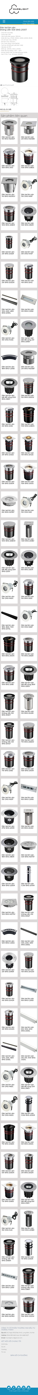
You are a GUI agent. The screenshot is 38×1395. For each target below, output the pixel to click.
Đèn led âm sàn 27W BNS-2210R (8, 827)
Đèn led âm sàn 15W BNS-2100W (27, 1315)
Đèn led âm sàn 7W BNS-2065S (8, 1200)
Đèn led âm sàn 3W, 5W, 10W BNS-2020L (28, 1058)
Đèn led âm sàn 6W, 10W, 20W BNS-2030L (27, 1029)
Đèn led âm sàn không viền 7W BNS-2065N (8, 1259)
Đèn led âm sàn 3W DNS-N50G (8, 1114)
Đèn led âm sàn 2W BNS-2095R (8, 971)
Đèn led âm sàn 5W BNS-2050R (8, 482)
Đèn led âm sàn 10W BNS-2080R (8, 224)
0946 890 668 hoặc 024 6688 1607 (28, 23)
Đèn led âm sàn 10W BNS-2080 (8, 683)
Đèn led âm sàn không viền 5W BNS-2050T (8, 713)
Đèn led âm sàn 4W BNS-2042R (8, 999)
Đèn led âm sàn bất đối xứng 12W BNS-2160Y (28, 1086)
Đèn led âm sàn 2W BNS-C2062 (27, 310)
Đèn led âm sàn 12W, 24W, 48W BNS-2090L (8, 311)
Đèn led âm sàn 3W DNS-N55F (27, 195)
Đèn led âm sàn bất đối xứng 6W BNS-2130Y (27, 1201)
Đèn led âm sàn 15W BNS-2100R (27, 770)
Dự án (3, 1347)
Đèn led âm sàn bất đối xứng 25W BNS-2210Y (9, 569)
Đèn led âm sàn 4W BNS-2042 (27, 281)
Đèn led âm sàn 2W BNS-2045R (27, 712)
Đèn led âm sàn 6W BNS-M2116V (8, 1315)
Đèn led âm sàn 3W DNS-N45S (8, 339)
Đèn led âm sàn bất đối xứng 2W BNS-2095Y (27, 340)
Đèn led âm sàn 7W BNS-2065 (8, 770)
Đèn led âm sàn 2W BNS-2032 (8, 425)
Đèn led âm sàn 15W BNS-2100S (27, 482)
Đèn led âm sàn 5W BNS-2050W (27, 396)
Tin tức (3, 1352)
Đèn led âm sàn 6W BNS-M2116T (8, 511)
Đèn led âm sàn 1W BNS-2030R (27, 1258)
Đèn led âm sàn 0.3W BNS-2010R (28, 884)
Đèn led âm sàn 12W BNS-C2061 (8, 1286)
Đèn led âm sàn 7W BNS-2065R (27, 655)
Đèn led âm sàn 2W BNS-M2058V (28, 138)
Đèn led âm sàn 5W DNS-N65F (27, 626)
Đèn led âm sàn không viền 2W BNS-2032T (27, 914)
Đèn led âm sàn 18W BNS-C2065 (8, 368)
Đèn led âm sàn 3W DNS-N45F (27, 253)
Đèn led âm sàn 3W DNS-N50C (8, 597)
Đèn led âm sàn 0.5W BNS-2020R (28, 1114)
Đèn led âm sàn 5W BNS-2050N (8, 1172)
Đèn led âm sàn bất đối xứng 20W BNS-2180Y (9, 397)
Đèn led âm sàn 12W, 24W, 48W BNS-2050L (27, 943)
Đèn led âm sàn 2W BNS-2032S (8, 454)
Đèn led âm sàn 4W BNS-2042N (8, 1028)
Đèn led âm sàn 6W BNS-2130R (27, 569)
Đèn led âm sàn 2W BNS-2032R (8, 253)
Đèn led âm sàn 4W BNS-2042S (27, 454)
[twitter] (9, 1387)
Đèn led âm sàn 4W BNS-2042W (27, 971)
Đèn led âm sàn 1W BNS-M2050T (8, 138)
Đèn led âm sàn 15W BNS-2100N (8, 655)
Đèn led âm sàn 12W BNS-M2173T (28, 856)
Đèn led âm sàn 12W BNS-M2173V (8, 913)
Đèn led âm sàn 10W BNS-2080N (27, 425)
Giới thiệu (4, 1344)
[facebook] (14, 1387)
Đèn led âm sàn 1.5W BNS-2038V (27, 540)
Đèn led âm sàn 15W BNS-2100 (8, 167)
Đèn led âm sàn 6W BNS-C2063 (27, 999)
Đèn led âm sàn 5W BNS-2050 (27, 597)
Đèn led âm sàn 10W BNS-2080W (8, 540)
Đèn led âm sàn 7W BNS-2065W (27, 741)
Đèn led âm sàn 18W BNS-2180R (8, 856)
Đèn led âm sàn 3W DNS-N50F (8, 798)
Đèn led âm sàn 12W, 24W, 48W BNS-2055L (8, 1058)
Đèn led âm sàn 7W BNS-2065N (8, 1143)
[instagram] (24, 1387)
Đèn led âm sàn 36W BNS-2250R (8, 884)
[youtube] (29, 1387)
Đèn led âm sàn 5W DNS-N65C (8, 1085)
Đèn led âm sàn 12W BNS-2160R (27, 224)
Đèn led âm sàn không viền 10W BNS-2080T (27, 1287)
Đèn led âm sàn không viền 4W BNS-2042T (8, 742)
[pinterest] (19, 1387)
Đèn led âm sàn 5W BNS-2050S (27, 1143)
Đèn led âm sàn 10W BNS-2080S (27, 167)
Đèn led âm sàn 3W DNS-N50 (27, 511)
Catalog (3, 1349)
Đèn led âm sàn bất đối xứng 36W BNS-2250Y (28, 684)
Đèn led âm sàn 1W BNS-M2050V (8, 195)
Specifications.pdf (8, 85)
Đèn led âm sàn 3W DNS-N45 (8, 1229)
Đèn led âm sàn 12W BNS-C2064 (8, 942)
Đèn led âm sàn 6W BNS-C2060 (27, 798)
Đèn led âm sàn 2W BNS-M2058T (28, 368)
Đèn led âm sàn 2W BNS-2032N (27, 1172)
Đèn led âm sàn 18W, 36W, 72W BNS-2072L (8, 627)
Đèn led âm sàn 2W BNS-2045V (27, 827)
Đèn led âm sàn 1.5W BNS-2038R (27, 1229)
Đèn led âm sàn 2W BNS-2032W (8, 281)
